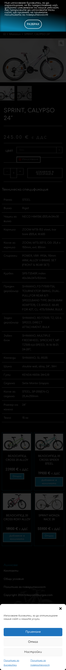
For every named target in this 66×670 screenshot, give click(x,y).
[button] (60, 608)
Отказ (33, 641)
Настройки (33, 652)
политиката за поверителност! (26, 15)
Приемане (33, 631)
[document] (33, 335)
